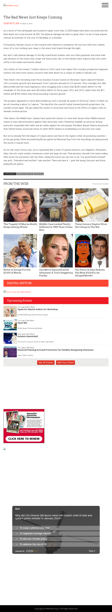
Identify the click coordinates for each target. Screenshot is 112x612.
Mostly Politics (25, 174)
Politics (39, 174)
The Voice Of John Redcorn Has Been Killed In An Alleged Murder (90, 272)
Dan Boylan (12, 23)
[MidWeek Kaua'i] (30, 5)
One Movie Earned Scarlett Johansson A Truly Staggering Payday (56, 272)
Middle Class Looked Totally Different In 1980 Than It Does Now (55, 227)
